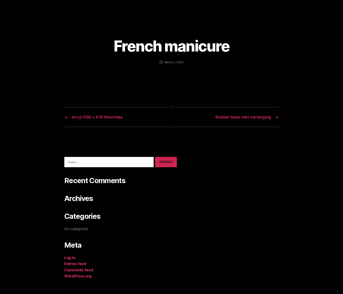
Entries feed (75, 264)
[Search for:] (108, 163)
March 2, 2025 (174, 62)
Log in (69, 257)
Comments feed (78, 270)
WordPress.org (77, 276)
